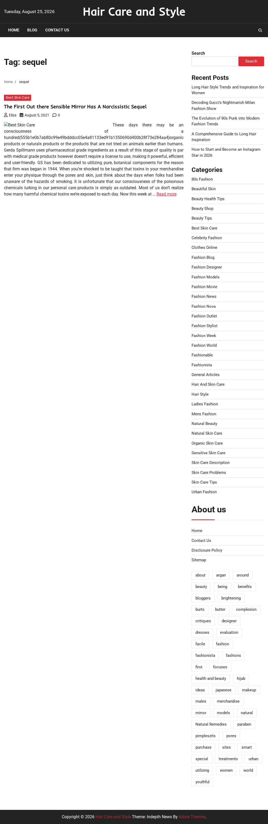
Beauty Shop (202, 208)
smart (247, 747)
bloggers (203, 598)
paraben (244, 724)
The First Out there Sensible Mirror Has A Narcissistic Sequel (75, 106)
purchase (203, 747)
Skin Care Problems (209, 472)
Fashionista (202, 365)
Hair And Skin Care (208, 384)
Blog (32, 30)
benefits (245, 586)
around (243, 575)
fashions (233, 655)
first (199, 667)
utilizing (202, 770)
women (226, 770)
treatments (228, 758)
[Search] (260, 30)
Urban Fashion (204, 492)
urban (253, 758)
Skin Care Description (211, 462)
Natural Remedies (211, 724)
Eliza (12, 115)
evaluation (229, 632)
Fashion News (204, 296)
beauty (201, 586)
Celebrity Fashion (207, 238)
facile (200, 644)
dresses (202, 632)
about (200, 575)
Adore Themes (192, 816)
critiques (203, 621)
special (202, 758)
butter (220, 609)
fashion (222, 644)
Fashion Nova (204, 306)
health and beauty (211, 678)
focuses (220, 667)
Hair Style (200, 394)
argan (221, 575)
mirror (201, 712)
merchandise (228, 701)
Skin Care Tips (204, 482)
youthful (203, 782)
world (248, 770)
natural (247, 712)
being (222, 586)
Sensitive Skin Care (208, 453)
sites (226, 747)
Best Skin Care (17, 97)
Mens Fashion (204, 414)
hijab (241, 678)
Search (198, 53)
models (223, 712)
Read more (166, 194)
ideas (200, 690)
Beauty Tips (202, 218)
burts (200, 609)
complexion (246, 609)
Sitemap (199, 560)
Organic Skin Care (207, 443)
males (201, 701)
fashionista (205, 655)
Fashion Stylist (204, 325)
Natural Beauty (204, 423)
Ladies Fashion (205, 404)
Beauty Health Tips (208, 199)
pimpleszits (206, 735)
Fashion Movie (204, 286)
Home (13, 30)
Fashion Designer (207, 267)
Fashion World (204, 345)
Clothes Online (204, 247)
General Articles (206, 374)
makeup (249, 690)
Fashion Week (204, 335)
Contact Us (57, 30)
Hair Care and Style (134, 11)
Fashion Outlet (204, 316)
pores (231, 735)
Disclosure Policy (207, 550)
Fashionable (202, 355)
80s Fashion (202, 179)
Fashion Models (206, 277)
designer (229, 621)
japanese (223, 690)
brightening (231, 598)
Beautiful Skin (204, 189)
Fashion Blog (203, 257)
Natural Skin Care (207, 433)
